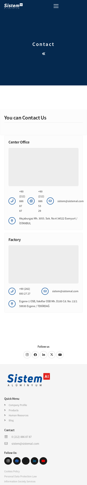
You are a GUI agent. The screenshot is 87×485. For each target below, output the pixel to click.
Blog (11, 420)
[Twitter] (52, 355)
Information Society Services (19, 481)
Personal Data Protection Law (20, 476)
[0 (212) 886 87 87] (8, 436)
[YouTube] (60, 355)
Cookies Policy (12, 471)
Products (13, 410)
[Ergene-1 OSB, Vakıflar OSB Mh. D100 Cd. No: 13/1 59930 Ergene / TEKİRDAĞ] (13, 303)
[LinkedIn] (43, 355)
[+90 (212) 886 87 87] (13, 201)
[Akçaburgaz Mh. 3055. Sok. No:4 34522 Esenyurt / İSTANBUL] (13, 220)
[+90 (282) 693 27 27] (13, 291)
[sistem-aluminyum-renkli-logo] (13, 6)
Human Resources (18, 415)
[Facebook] (35, 355)
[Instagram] (27, 355)
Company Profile (18, 405)
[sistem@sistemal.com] (52, 201)
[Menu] (56, 6)
